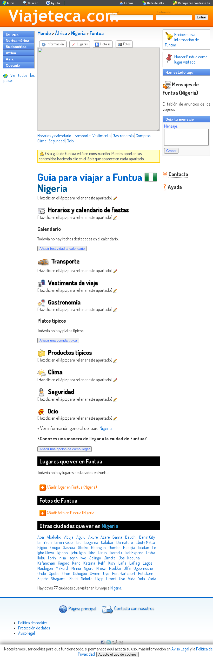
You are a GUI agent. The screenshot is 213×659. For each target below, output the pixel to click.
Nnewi (101, 568)
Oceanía (13, 65)
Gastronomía (123, 135)
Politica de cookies (32, 622)
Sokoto (86, 578)
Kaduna (133, 557)
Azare (105, 537)
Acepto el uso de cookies (117, 654)
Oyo (106, 573)
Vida (131, 578)
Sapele (42, 578)
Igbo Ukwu (45, 552)
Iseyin (73, 557)
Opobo (54, 573)
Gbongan (98, 547)
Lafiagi (134, 563)
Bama (117, 537)
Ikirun (102, 552)
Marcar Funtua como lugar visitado (191, 59)
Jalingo (95, 557)
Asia (10, 59)
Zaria (152, 578)
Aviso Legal (180, 648)
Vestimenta (101, 135)
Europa (12, 34)
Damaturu (124, 542)
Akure (93, 537)
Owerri (95, 573)
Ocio (70, 140)
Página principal (81, 608)
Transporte (81, 135)
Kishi (112, 563)
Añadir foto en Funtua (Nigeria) (71, 512)
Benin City (147, 537)
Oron (66, 573)
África (11, 53)
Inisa (62, 557)
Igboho (62, 552)
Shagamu (58, 578)
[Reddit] (114, 643)
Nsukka (115, 568)
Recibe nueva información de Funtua (182, 39)
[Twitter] (108, 643)
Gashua (69, 547)
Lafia (122, 563)
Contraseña (163, 12)
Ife (154, 547)
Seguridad (57, 140)
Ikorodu (116, 552)
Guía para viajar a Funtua (89, 176)
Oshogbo (80, 573)
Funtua (97, 33)
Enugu (55, 547)
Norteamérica (17, 40)
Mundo (44, 33)
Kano (76, 563)
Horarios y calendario (54, 135)
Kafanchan (46, 563)
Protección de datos (34, 627)
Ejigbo (42, 547)
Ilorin (52, 557)
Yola (141, 578)
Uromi (111, 578)
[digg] (121, 643)
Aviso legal (26, 633)
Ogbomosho (143, 568)
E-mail (114, 12)
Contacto (178, 174)
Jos (121, 557)
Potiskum (145, 573)
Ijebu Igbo (78, 552)
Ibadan (143, 547)
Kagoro (63, 563)
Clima (41, 140)
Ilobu (41, 557)
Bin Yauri (44, 542)
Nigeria (78, 33)
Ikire (92, 552)
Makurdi (62, 568)
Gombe (114, 547)
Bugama (91, 542)
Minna (76, 568)
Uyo (122, 578)
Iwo (83, 557)
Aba (40, 537)
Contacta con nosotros (133, 608)
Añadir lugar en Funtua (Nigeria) (71, 487)
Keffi (101, 563)
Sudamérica (16, 47)
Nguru (89, 568)
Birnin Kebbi (64, 542)
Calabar (107, 542)
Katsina (89, 563)
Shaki (73, 578)
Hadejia (129, 547)
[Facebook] (103, 643)
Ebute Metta (145, 542)
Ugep (99, 578)
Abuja (69, 537)
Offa (127, 568)
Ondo (41, 573)
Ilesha (150, 552)
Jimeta (110, 557)
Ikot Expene (134, 552)
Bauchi (130, 537)
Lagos (147, 563)
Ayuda (175, 186)
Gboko (83, 547)
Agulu (80, 537)
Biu (79, 542)
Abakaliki (54, 537)
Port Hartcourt (123, 573)
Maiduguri (45, 568)
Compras (143, 135)
